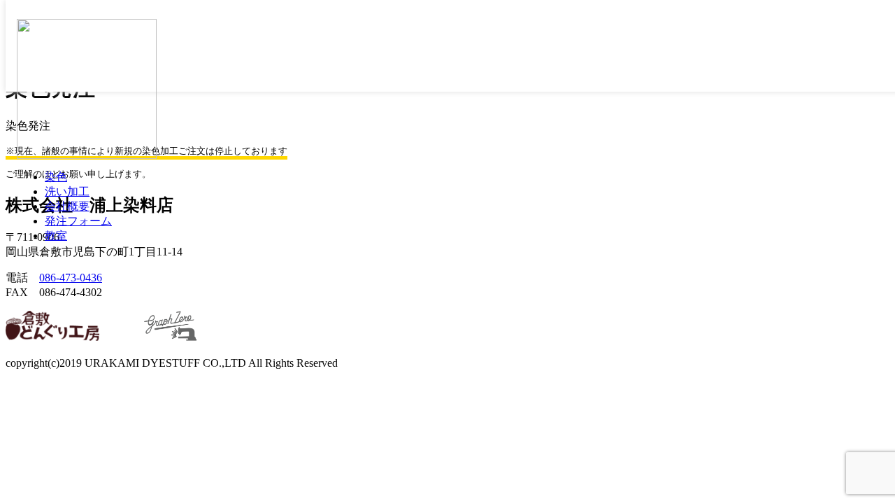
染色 (56, 177)
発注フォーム (78, 221)
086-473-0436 (70, 278)
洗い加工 (67, 191)
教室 (56, 235)
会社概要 (67, 206)
